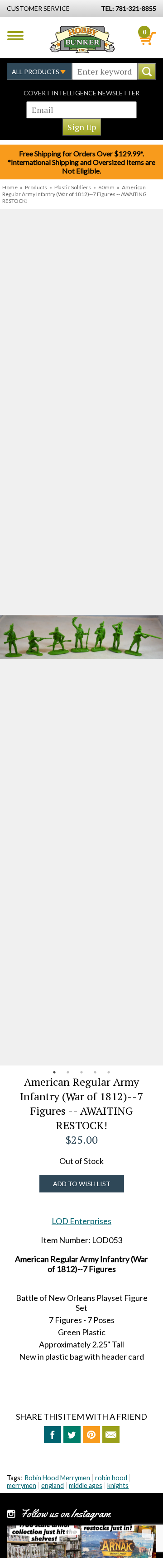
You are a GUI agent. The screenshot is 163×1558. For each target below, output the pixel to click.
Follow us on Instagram (65, 1513)
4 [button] (95, 1072)
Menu (15, 35)
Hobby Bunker (82, 39)
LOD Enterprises (81, 1221)
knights (118, 1485)
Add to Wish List (81, 1183)
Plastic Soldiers (72, 187)
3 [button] (81, 1072)
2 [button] (67, 1072)
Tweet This (72, 1434)
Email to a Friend (111, 1434)
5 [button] (108, 1072)
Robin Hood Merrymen (57, 1478)
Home (10, 187)
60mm (106, 187)
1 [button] (54, 1072)
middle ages (85, 1485)
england (52, 1485)
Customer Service (38, 8)
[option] (81, 637)
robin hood (111, 1478)
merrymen (21, 1485)
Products (36, 187)
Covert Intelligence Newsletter (81, 93)
